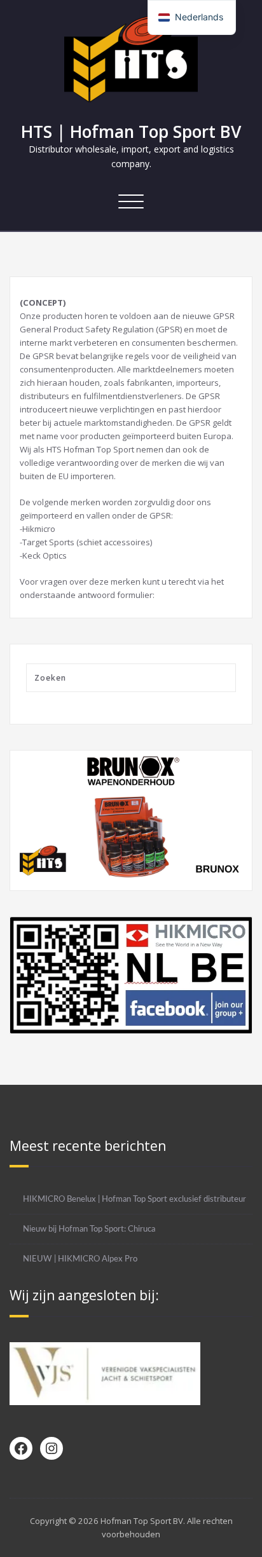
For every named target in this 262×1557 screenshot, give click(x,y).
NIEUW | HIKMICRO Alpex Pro (80, 1258)
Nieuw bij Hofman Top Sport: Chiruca (89, 1229)
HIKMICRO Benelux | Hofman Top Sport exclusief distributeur (134, 1199)
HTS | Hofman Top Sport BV (131, 131)
